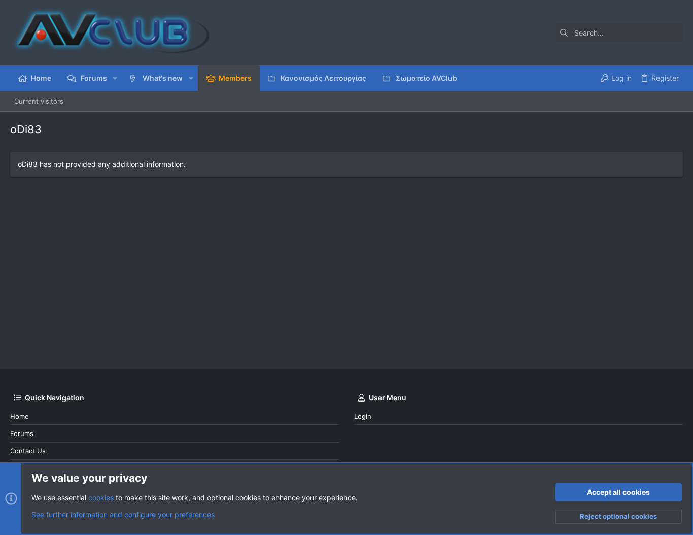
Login (362, 416)
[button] (115, 78)
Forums (21, 433)
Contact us (28, 451)
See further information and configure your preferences (123, 514)
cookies (101, 497)
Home (19, 416)
